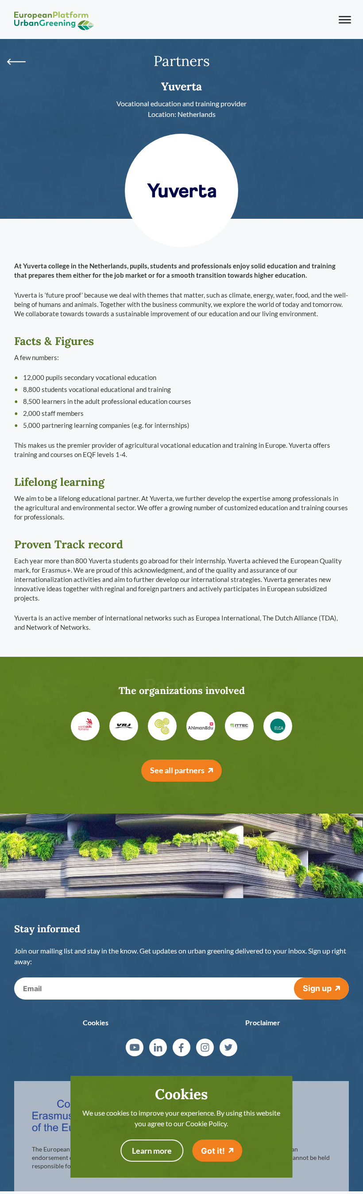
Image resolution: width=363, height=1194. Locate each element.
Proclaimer (262, 1022)
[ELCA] (277, 726)
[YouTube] (134, 1047)
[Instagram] (205, 1047)
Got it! (213, 1150)
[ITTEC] (239, 726)
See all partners (177, 770)
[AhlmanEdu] (200, 726)
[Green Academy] (162, 726)
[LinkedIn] (158, 1047)
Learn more (152, 1150)
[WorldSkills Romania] (85, 726)
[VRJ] (123, 726)
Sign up (317, 988)
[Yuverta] (181, 190)
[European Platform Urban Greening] (54, 19)
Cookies (95, 1022)
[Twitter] (228, 1047)
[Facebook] (181, 1047)
